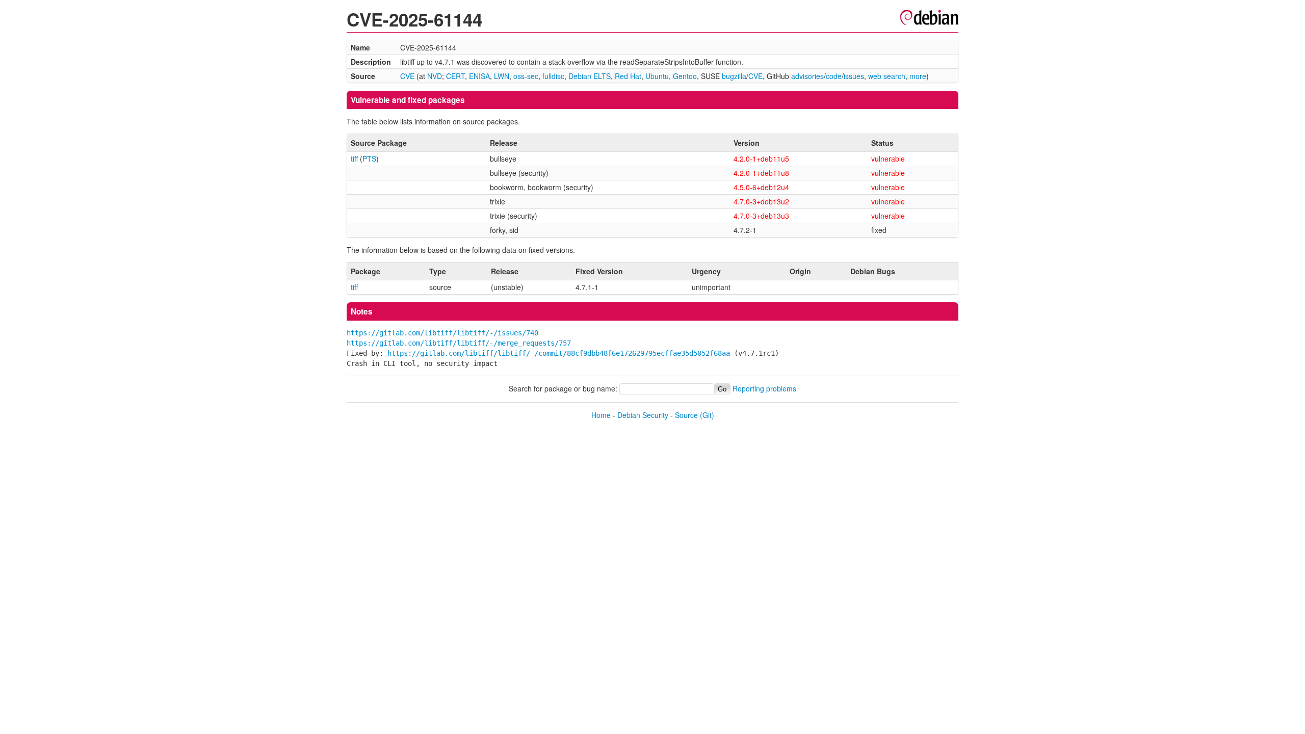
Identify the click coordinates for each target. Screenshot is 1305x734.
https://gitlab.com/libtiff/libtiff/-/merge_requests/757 (459, 343)
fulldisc (553, 76)
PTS (369, 158)
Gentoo (685, 76)
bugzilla (734, 76)
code (834, 76)
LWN (501, 76)
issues (854, 76)
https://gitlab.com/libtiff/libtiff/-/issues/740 (442, 333)
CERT (455, 76)
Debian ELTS (589, 76)
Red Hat (628, 76)
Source (686, 415)
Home (601, 415)
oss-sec (525, 76)
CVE (407, 76)
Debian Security (642, 415)
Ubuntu (657, 76)
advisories (807, 76)
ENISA (479, 76)
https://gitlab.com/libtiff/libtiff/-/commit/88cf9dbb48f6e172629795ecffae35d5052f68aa (558, 353)
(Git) (707, 415)
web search (886, 76)
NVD (434, 76)
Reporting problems (764, 388)
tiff (354, 158)
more (917, 76)
